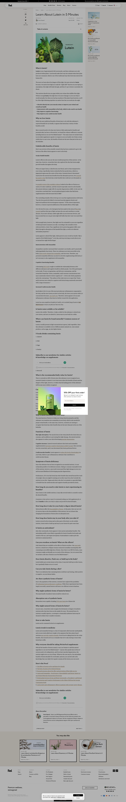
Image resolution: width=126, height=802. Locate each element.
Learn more (53, 797)
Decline (78, 798)
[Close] (86, 389)
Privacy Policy (69, 409)
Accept (78, 795)
